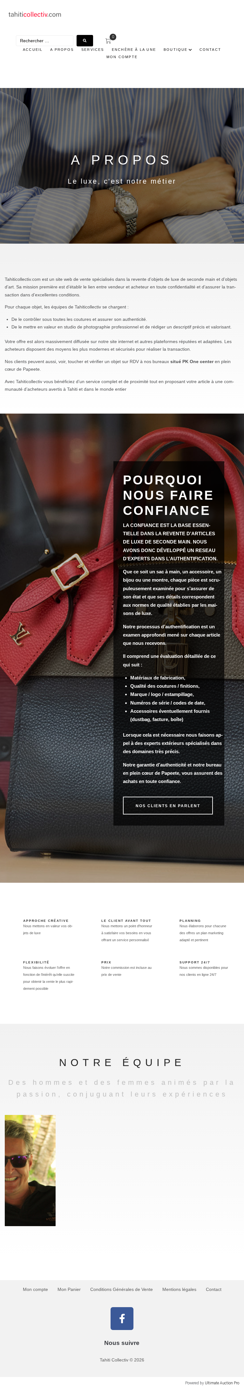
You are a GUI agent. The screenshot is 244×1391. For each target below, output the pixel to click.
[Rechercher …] (44, 40)
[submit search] (85, 40)
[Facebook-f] (122, 1318)
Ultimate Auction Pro (222, 1383)
